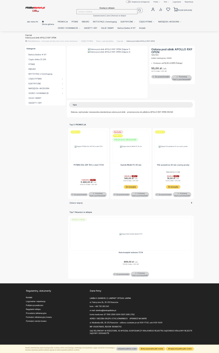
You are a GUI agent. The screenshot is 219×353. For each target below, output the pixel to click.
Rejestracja (189, 2)
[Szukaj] (139, 10)
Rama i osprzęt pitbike (104, 41)
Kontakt (29, 297)
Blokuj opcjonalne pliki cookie (152, 349)
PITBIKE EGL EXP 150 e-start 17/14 (89, 165)
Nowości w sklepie (119, 16)
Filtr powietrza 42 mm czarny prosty (173, 165)
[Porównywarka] (160, 9)
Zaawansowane (99, 16)
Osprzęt (120, 41)
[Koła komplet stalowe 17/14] (131, 234)
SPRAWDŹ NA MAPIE (138, 318)
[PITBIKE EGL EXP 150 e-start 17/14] (88, 146)
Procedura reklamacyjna (36, 313)
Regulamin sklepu (33, 309)
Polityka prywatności (34, 305)
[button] (157, 2)
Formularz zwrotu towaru (36, 321)
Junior (108, 16)
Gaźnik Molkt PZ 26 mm (130, 165)
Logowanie (177, 2)
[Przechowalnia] (168, 9)
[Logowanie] (153, 9)
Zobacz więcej (76, 203)
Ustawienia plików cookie (127, 349)
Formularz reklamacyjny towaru (39, 317)
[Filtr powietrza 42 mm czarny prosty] (173, 146)
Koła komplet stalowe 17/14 (131, 252)
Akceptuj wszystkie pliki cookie (180, 349)
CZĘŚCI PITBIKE (87, 41)
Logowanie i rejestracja (35, 301)
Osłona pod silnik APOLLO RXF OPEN (140, 41)
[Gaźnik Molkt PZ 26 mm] (131, 146)
